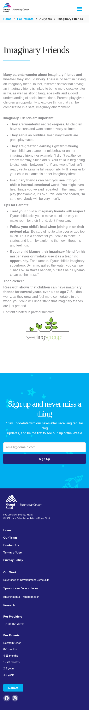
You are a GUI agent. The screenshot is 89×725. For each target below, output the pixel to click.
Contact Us (11, 545)
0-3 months (10, 649)
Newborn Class (12, 642)
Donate (13, 687)
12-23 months (11, 662)
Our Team (10, 537)
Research (9, 605)
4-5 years (8, 674)
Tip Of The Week (13, 624)
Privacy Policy (13, 560)
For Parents (25, 18)
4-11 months (10, 655)
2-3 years (8, 668)
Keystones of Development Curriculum (26, 579)
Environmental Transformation (21, 596)
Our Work (10, 572)
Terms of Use (12, 552)
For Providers (12, 616)
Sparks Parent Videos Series (20, 588)
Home (7, 18)
